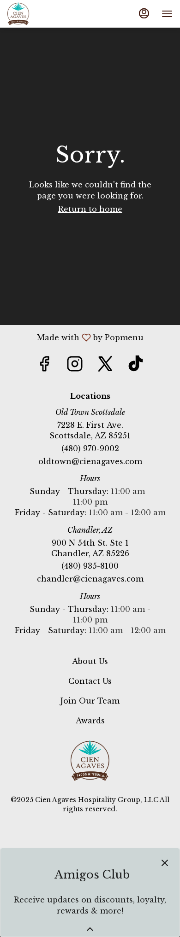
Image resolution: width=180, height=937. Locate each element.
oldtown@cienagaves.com (90, 461)
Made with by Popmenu (75, 337)
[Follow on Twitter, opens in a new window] (105, 366)
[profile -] (144, 13)
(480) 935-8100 (90, 565)
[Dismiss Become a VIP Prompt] (165, 863)
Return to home (90, 209)
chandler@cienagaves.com (90, 578)
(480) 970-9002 (90, 448)
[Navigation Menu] (167, 14)
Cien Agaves (90, 760)
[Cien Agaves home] (25, 13)
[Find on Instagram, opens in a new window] (74, 366)
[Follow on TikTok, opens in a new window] (135, 366)
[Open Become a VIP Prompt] (90, 929)
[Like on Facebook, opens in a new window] (44, 366)
